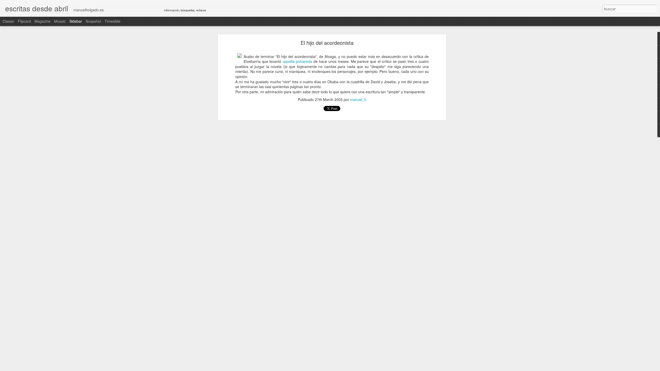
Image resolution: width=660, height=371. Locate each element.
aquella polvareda (297, 61)
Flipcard (24, 21)
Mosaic (60, 21)
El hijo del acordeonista (327, 42)
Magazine (43, 21)
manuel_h (358, 99)
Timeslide (112, 21)
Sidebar (75, 21)
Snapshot (93, 21)
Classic (8, 21)
